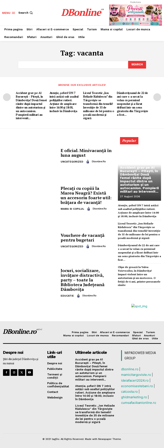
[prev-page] (7, 97)
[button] (26, 13)
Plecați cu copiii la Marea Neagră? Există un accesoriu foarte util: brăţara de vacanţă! (86, 195)
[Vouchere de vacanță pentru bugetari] (30, 241)
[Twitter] (21, 372)
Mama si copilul (72, 208)
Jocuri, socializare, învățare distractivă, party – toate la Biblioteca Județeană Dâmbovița (82, 280)
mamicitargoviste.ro (136, 375)
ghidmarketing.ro (134, 397)
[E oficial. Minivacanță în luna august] (30, 156)
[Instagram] (14, 372)
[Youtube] (29, 372)
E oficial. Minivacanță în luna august (86, 153)
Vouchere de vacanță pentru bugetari (82, 237)
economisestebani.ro (137, 386)
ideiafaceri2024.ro (135, 380)
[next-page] (157, 97)
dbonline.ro (99, 161)
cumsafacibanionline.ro (138, 403)
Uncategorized (72, 161)
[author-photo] (88, 161)
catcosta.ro (129, 391)
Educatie (67, 295)
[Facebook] (6, 372)
